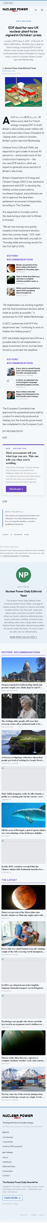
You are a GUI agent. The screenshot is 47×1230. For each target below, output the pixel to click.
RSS (16, 1204)
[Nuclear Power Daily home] (15, 10)
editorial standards (10, 556)
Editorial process (9, 71)
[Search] (35, 10)
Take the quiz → (16, 489)
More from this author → (23, 637)
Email (26, 534)
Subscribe (8, 3)
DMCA (41, 1215)
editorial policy (31, 631)
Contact (6, 1175)
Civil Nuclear (8, 1137)
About (5, 1157)
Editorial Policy (9, 1166)
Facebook (18, 534)
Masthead (7, 1162)
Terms (33, 1215)
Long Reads (8, 1141)
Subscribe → (12, 1198)
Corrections (8, 1171)
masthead (25, 556)
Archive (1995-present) (12, 1146)
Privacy (24, 1215)
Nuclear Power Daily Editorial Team (20, 68)
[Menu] (41, 10)
